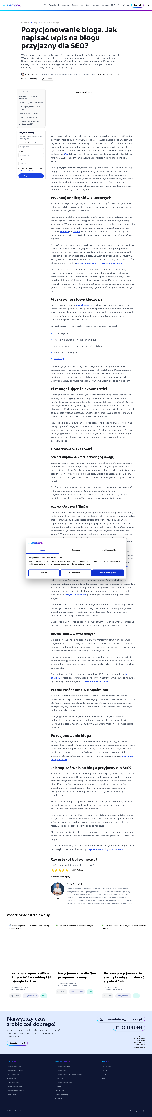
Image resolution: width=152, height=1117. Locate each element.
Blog (87, 5)
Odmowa (44, 573)
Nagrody (95, 5)
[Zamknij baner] (123, 542)
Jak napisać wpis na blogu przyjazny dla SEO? (29, 122)
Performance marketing (15, 1087)
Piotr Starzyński (32, 74)
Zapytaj (137, 5)
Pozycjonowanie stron (62, 1067)
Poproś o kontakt (31, 176)
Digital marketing (13, 1083)
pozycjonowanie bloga (50, 23)
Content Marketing (29, 78)
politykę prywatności (28, 170)
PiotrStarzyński (75, 884)
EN (115, 5)
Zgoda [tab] (42, 550)
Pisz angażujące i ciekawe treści (29, 108)
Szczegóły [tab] (76, 550)
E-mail (21, 151)
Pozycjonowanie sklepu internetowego (68, 1075)
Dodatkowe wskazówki (28, 113)
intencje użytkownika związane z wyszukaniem (99, 263)
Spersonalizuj (74, 573)
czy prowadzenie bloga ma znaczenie (105, 849)
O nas (104, 1075)
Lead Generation (13, 1075)
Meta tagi (59, 358)
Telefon (21, 160)
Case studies (106, 1067)
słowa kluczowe (84, 305)
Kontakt (105, 5)
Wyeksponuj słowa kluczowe (31, 103)
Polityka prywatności (137, 1111)
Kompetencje (63, 5)
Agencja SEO (59, 1079)
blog (35, 23)
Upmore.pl (25, 23)
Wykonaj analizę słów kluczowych (28, 97)
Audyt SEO (58, 1087)
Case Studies (77, 5)
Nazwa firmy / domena (27, 143)
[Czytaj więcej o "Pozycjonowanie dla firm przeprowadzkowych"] (78, 946)
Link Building (59, 1099)
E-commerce (11, 1079)
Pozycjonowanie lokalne (63, 1083)
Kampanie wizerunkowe (15, 1091)
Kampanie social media (15, 1071)
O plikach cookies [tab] (109, 550)
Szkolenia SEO (60, 1091)
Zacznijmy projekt (17, 1043)
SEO (117, 74)
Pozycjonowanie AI (61, 1071)
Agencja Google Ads (14, 1067)
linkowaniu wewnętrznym (95, 681)
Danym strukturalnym (76, 594)
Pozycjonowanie (105, 74)
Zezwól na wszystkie (108, 573)
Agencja (52, 5)
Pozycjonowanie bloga (28, 117)
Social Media (11, 1095)
